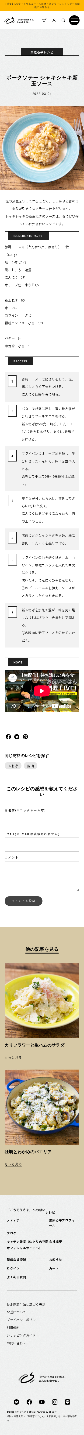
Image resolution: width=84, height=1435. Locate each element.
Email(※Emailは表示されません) (32, 834)
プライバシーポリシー (23, 1319)
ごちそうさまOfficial (25, 1412)
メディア (13, 1220)
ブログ (11, 1233)
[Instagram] (54, 1402)
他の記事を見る (42, 949)
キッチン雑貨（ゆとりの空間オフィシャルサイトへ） (28, 1244)
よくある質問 (16, 1277)
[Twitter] (16, 1402)
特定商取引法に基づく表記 (26, 1304)
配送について (16, 1312)
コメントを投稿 (23, 901)
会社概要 (55, 1241)
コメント (12, 857)
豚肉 (30, 765)
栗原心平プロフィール (62, 1223)
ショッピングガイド (21, 1335)
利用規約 (13, 1327)
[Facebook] (29, 1402)
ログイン (13, 1268)
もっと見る (13, 1057)
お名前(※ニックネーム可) (25, 810)
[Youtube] (42, 1402)
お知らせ (55, 1259)
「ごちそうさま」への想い (26, 1209)
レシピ (50, 1212)
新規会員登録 (16, 1259)
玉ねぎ (13, 765)
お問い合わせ (16, 1343)
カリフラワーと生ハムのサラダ (34, 1045)
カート (54, 1268)
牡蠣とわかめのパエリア (28, 1151)
